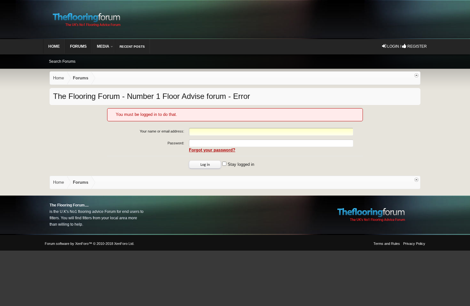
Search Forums (62, 61)
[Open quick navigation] (416, 75)
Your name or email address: (162, 131)
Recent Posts (132, 46)
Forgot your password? (212, 150)
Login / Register (406, 46)
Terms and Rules (386, 244)
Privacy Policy (414, 244)
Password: (176, 143)
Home (54, 46)
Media (103, 46)
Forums (78, 46)
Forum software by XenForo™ (89, 244)
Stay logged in (240, 164)
